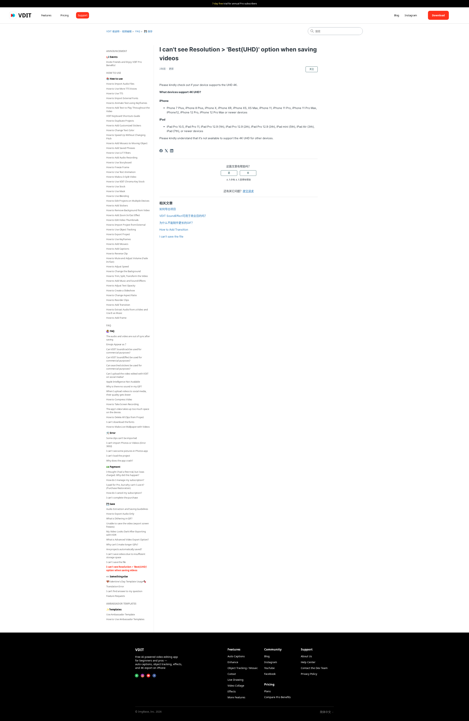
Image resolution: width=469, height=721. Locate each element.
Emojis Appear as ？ (116, 344)
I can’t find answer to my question (124, 591)
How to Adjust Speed (117, 266)
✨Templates (113, 609)
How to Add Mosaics (117, 244)
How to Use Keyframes (118, 239)
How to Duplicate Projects (120, 120)
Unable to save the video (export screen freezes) (127, 525)
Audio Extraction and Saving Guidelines (127, 509)
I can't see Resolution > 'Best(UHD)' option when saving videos (126, 568)
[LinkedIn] (171, 150)
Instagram (411, 15)
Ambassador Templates (121, 603)
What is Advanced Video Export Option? (127, 539)
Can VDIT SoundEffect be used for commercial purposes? (124, 359)
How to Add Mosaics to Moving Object (126, 143)
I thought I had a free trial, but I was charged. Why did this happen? (125, 473)
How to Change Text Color (120, 130)
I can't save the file (116, 562)
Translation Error (115, 586)
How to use (113, 73)
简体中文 (326, 711)
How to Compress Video (119, 399)
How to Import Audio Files (120, 83)
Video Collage (236, 685)
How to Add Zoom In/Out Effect (123, 215)
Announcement (116, 51)
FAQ (137, 31)
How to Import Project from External (125, 224)
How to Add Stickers (117, 205)
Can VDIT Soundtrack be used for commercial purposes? (123, 351)
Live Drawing (235, 679)
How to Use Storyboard (119, 162)
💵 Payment (113, 466)
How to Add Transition (118, 304)
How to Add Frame (116, 317)
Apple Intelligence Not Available (123, 381)
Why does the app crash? (119, 460)
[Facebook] (161, 150)
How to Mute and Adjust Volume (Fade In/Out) (127, 260)
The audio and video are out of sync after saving (128, 338)
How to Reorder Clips (117, 300)
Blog (396, 15)
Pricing (64, 15)
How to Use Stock (115, 186)
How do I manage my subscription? (125, 480)
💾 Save (110, 504)
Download (438, 15)
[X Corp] (166, 150)
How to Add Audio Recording (121, 157)
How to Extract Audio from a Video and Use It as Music (127, 311)
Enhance (233, 662)
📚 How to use (114, 78)
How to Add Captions (117, 248)
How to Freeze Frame (117, 167)
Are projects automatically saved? (124, 549)
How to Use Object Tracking (121, 229)
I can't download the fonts (120, 422)
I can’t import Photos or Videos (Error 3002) (126, 444)
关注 (311, 69)
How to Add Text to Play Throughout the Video (128, 109)
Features (46, 15)
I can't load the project (118, 455)
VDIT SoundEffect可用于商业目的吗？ (183, 216)
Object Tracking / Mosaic (243, 668)
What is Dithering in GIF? (119, 518)
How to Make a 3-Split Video (121, 176)
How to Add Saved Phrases (120, 148)
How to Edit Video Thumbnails (122, 220)
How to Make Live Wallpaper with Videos (128, 426)
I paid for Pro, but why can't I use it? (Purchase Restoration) (125, 486)
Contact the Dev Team (314, 668)
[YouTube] (148, 676)
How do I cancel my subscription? (124, 492)
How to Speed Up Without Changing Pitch (125, 136)
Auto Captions (236, 656)
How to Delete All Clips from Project (125, 417)
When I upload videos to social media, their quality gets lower (126, 393)
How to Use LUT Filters (118, 152)
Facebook (270, 674)
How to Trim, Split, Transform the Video (127, 276)
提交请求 (248, 191)
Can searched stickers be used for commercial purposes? (124, 367)
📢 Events (111, 57)
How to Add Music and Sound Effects (126, 280)
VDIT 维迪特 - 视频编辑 (119, 31)
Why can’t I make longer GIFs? (122, 544)
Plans (267, 691)
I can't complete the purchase (122, 497)
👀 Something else (117, 576)
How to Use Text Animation (121, 172)
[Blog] (137, 676)
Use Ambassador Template (120, 614)
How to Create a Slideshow (120, 290)
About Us (306, 656)
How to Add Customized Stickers (123, 125)
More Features (236, 697)
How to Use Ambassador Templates (125, 619)
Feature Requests (115, 596)
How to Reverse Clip (117, 253)
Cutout (232, 674)
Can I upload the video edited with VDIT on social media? (127, 375)
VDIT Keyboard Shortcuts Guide (123, 116)
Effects (232, 691)
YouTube (269, 668)
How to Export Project (118, 234)
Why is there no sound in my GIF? (124, 386)
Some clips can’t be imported (121, 438)
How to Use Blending (117, 196)
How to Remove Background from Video (127, 210)
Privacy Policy (309, 674)
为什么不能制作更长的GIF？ (176, 223)
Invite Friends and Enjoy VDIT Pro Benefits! (124, 63)
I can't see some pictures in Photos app (127, 451)
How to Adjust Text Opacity (120, 285)
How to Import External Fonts (122, 98)
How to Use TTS (114, 93)
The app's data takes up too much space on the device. (127, 410)
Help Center (308, 662)
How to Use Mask (115, 191)
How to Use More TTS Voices (121, 88)
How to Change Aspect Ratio (121, 295)
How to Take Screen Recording (122, 404)
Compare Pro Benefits (277, 697)
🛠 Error (111, 433)
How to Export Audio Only (120, 513)
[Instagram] (142, 676)
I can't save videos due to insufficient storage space (125, 555)
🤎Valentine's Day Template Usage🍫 (126, 581)
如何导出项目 (167, 209)
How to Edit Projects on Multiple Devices (127, 200)
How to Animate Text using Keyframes (126, 103)
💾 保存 (148, 31)
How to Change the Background (123, 271)
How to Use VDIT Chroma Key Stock (125, 181)
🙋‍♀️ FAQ (110, 331)
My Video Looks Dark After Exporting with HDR (126, 533)
